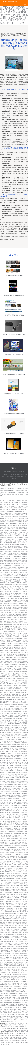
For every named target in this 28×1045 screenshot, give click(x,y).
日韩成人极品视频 (23, 861)
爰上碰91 (15, 929)
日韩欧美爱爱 (14, 673)
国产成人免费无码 (9, 690)
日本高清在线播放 (19, 1031)
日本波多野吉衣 (12, 749)
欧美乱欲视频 (19, 697)
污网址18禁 (21, 932)
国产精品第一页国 (9, 732)
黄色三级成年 (14, 729)
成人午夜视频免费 (10, 934)
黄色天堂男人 (8, 595)
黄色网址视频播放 (13, 734)
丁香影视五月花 (15, 796)
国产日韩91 (9, 553)
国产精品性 (4, 502)
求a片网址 (22, 642)
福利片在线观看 (15, 514)
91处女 (10, 664)
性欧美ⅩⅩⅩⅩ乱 (6, 539)
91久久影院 (3, 579)
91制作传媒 (12, 704)
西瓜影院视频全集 (12, 915)
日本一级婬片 (4, 513)
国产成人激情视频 (19, 643)
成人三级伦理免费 (21, 516)
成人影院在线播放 (8, 560)
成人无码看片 (5, 737)
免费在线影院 (21, 850)
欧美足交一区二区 (17, 560)
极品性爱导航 (13, 628)
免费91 (5, 621)
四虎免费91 (19, 582)
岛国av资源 (18, 704)
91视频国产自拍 (8, 626)
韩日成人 (17, 842)
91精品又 (16, 903)
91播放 (25, 944)
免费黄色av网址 (13, 838)
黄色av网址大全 (10, 588)
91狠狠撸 (13, 542)
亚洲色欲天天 (19, 556)
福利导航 (18, 713)
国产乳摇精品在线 (7, 1033)
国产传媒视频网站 (4, 821)
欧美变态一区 (3, 506)
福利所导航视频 (14, 776)
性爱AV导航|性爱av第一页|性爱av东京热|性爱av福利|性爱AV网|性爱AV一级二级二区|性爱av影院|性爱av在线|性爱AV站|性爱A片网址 (14, 965)
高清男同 (17, 953)
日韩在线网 (6, 713)
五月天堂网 (22, 957)
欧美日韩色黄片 (12, 575)
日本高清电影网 (11, 638)
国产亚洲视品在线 (11, 910)
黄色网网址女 (11, 655)
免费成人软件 (5, 734)
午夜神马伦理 (17, 917)
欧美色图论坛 (12, 610)
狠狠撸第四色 (4, 951)
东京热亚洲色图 (19, 955)
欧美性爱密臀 (17, 830)
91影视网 (20, 539)
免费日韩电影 (9, 579)
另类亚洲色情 (9, 581)
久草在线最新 (20, 800)
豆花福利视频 (10, 795)
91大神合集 (8, 645)
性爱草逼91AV (17, 767)
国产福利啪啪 (21, 635)
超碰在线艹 (8, 682)
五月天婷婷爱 (21, 729)
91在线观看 (20, 941)
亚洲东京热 (7, 561)
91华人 (1, 614)
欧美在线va (15, 1033)
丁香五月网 (17, 689)
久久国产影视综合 (13, 572)
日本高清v (6, 925)
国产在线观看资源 (10, 598)
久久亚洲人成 (7, 657)
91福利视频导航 (20, 608)
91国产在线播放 (13, 805)
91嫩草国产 (3, 908)
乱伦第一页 (22, 720)
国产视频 (4, 943)
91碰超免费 (20, 925)
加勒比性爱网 (4, 541)
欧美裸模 (17, 544)
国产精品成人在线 (8, 650)
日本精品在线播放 (6, 870)
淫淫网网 (22, 668)
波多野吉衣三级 (4, 753)
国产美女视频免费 (5, 1044)
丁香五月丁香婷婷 (9, 903)
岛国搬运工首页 (21, 756)
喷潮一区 (17, 763)
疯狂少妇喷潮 (24, 830)
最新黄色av (17, 897)
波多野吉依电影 (12, 607)
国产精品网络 (9, 911)
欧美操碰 (9, 880)
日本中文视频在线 (15, 814)
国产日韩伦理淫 (23, 953)
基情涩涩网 (6, 694)
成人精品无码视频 (19, 537)
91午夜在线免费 (5, 727)
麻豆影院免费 (23, 897)
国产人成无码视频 (9, 548)
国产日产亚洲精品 (11, 621)
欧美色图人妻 (22, 535)
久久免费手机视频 (12, 513)
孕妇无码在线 (16, 911)
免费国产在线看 (17, 784)
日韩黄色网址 (3, 795)
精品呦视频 (15, 922)
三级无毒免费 (4, 849)
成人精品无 (13, 866)
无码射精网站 (23, 636)
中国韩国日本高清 (14, 570)
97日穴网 (4, 702)
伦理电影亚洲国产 (8, 654)
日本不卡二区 (3, 553)
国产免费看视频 (10, 779)
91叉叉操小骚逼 (16, 873)
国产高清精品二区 (4, 521)
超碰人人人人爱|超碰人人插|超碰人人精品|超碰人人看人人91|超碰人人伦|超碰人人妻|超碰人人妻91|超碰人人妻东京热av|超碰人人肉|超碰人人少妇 (14, 1019)
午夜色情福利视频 (8, 1038)
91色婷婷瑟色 (15, 659)
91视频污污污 (20, 856)
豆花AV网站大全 (23, 1025)
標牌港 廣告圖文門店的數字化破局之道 (14, 354)
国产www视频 (21, 843)
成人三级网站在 (10, 692)
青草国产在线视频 (12, 541)
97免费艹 (11, 751)
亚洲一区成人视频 (18, 683)
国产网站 (21, 647)
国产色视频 (17, 817)
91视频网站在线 (7, 567)
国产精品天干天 (6, 551)
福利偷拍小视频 (10, 504)
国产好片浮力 (24, 648)
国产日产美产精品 (22, 734)
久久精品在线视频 (17, 1037)
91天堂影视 (20, 892)
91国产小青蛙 (21, 640)
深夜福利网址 (10, 669)
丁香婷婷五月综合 (5, 680)
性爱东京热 (23, 689)
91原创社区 (12, 737)
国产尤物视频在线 (18, 894)
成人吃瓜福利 (10, 615)
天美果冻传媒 (5, 718)
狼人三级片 (12, 953)
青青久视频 (17, 742)
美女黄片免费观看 (4, 885)
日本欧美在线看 (13, 857)
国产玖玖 (18, 910)
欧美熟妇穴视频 (16, 793)
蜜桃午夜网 (17, 774)
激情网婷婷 (10, 892)
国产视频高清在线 (11, 642)
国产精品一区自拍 (8, 802)
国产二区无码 (24, 913)
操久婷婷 (16, 671)
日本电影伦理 (12, 786)
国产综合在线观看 (11, 506)
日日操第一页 (9, 624)
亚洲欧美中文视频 (11, 955)
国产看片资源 (8, 612)
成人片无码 (16, 861)
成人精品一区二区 (15, 601)
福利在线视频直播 (20, 530)
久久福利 (8, 776)
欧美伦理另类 (19, 946)
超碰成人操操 (8, 584)
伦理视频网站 (10, 736)
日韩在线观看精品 (20, 749)
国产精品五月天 (23, 715)
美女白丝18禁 (10, 877)
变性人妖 (8, 509)
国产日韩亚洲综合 (20, 870)
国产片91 (11, 671)
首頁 (8, 33)
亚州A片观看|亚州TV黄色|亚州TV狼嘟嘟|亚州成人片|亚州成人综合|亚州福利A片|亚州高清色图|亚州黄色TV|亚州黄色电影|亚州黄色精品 (13, 993)
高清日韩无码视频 (18, 690)
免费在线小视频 (18, 619)
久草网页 (7, 751)
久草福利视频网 (16, 553)
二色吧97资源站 (15, 612)
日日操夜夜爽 (17, 1042)
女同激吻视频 (7, 628)
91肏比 (15, 877)
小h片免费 (18, 607)
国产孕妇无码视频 (21, 915)
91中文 (1, 756)
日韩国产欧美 (11, 1031)
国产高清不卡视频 (11, 633)
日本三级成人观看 (14, 788)
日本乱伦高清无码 (22, 922)
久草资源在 (23, 774)
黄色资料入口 (3, 897)
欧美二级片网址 (16, 880)
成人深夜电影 (19, 542)
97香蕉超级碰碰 (24, 770)
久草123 (4, 861)
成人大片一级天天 (14, 854)
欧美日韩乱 (23, 765)
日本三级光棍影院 (9, 563)
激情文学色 (14, 868)
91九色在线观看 (23, 849)
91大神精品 (16, 563)
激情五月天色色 (21, 591)
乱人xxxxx (9, 863)
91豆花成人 (12, 807)
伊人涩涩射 (2, 695)
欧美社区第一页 (4, 856)
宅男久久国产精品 (8, 823)
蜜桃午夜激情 (23, 706)
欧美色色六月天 (14, 539)
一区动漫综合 (13, 1040)
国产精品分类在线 (14, 605)
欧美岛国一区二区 (4, 769)
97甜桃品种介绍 (12, 816)
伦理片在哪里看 (10, 774)
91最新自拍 (24, 695)
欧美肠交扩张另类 (8, 687)
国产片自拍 (5, 678)
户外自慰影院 (4, 527)
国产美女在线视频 (17, 626)
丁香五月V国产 (24, 793)
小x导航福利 (20, 887)
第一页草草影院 (10, 842)
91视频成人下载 (20, 746)
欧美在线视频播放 (12, 856)
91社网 (21, 730)
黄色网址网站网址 (10, 878)
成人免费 (24, 737)
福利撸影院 (10, 631)
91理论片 (4, 791)
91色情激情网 (6, 570)
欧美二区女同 (5, 887)
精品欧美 (4, 927)
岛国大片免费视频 (7, 532)
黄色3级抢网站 (18, 511)
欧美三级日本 (16, 798)
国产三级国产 (11, 711)
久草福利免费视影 (14, 957)
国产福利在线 (24, 577)
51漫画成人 (12, 694)
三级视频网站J (22, 899)
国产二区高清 (14, 843)
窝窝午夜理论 (11, 824)
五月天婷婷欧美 (8, 635)
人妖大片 (15, 892)
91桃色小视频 (17, 943)
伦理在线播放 (13, 534)
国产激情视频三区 (14, 828)
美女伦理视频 (3, 504)
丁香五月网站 (3, 779)
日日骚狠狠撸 (17, 1038)
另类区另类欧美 (17, 732)
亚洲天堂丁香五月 (15, 730)
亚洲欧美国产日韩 (6, 950)
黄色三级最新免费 (22, 906)
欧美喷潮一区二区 (15, 920)
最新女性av (9, 1037)
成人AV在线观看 (11, 927)
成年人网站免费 (23, 810)
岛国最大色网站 (15, 890)
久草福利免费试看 (14, 875)
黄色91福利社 (15, 932)
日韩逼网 (7, 558)
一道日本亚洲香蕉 (16, 532)
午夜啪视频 (11, 913)
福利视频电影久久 (23, 796)
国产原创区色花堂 (18, 548)
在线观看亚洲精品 (14, 675)
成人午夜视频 (3, 736)
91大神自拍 (8, 514)
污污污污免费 (3, 798)
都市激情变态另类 (22, 783)
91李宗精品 (7, 847)
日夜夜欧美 (24, 669)
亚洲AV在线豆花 (18, 884)
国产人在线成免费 (10, 546)
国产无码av (11, 781)
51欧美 (22, 596)
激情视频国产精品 (8, 574)
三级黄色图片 (20, 863)
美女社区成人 (12, 819)
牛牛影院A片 (5, 783)
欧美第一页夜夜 (11, 528)
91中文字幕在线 (11, 619)
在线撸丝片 (8, 643)
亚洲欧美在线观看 (12, 622)
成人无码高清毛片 (23, 722)
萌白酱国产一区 (23, 544)
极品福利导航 (14, 906)
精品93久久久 (21, 718)
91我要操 (25, 744)
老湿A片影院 (18, 781)
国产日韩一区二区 (8, 614)
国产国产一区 (21, 570)
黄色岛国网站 (14, 568)
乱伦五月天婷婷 (20, 835)
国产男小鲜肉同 (6, 591)
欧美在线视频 (24, 687)
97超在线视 (17, 878)
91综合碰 (14, 837)
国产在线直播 (3, 803)
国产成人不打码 (21, 1040)
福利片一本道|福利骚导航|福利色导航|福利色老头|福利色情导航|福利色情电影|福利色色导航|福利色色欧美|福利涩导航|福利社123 (14, 985)
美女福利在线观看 (23, 904)
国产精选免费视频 (21, 857)
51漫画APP (19, 769)
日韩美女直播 (11, 706)
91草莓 (24, 908)
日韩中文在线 (21, 595)
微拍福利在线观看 (11, 501)
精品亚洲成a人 (13, 864)
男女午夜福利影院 (5, 882)
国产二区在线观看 (22, 502)
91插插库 (19, 525)
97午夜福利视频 (23, 605)
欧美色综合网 (21, 521)
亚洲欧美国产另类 (11, 946)
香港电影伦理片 (4, 683)
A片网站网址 (8, 868)
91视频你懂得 (21, 671)
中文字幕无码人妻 (23, 551)
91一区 (9, 866)
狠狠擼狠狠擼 (10, 943)
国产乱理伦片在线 (16, 1030)
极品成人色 (17, 779)
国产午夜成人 (5, 608)
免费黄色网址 (20, 882)
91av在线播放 (5, 704)
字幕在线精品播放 (9, 784)
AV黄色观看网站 (19, 603)
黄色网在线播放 (12, 918)
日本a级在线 (18, 927)
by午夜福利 (12, 1023)
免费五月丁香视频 (15, 770)
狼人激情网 (2, 906)
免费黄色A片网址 (19, 546)
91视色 (21, 662)
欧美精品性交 (22, 579)
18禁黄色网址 (7, 1030)
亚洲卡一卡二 (10, 803)
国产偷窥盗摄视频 (21, 527)
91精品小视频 (7, 957)
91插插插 (18, 816)
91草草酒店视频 (11, 554)
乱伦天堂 (22, 901)
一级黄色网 (15, 661)
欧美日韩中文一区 (18, 629)
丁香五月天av (8, 901)
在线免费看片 (19, 819)
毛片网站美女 (23, 917)
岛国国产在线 (22, 875)
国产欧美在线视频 (13, 521)
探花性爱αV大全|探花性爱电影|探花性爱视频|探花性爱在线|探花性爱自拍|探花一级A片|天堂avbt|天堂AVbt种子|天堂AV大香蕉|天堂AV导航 (13, 990)
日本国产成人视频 (14, 896)
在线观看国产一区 (23, 1026)
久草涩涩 (2, 699)
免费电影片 (8, 673)
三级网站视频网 (13, 885)
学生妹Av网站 (20, 513)
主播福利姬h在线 (18, 692)
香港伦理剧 (22, 645)
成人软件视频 (13, 709)
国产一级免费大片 (19, 666)
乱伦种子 (9, 502)
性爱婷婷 (22, 708)
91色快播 (5, 631)
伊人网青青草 (15, 664)
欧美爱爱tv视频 (7, 770)
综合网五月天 (24, 631)
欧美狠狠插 (21, 748)
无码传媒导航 (5, 786)
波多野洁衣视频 (18, 598)
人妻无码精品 (20, 534)
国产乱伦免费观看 (13, 831)
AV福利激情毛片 (4, 918)
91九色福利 (12, 809)
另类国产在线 (4, 742)
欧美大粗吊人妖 (22, 871)
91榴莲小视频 (19, 610)
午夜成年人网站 (9, 908)
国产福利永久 (14, 509)
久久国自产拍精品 (9, 652)
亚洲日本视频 (17, 668)
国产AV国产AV (11, 518)
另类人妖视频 (9, 793)
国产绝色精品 (10, 716)
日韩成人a (20, 937)
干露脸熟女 (24, 927)
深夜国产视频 (3, 924)
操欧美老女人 (19, 739)
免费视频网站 (24, 878)
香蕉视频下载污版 (5, 833)
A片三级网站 (24, 713)
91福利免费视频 (7, 941)
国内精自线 (25, 518)
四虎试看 (23, 589)
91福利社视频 (12, 713)
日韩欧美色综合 (5, 819)
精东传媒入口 (12, 558)
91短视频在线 (10, 939)
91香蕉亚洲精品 (7, 748)
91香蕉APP (18, 501)
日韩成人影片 (5, 685)
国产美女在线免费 (13, 840)
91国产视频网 (10, 767)
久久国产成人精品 (13, 718)
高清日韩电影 (10, 894)
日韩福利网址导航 (9, 826)
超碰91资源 (24, 704)
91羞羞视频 (16, 647)
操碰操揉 (18, 948)
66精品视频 (15, 760)
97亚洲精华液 (18, 518)
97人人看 (6, 931)
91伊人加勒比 (15, 748)
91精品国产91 (7, 662)
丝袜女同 (8, 758)
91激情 (22, 943)
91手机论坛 (22, 911)
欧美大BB (15, 635)
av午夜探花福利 (20, 791)
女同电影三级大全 (13, 1025)
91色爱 (7, 838)
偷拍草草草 (20, 831)
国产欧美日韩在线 (19, 711)
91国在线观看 (18, 695)
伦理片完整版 (18, 676)
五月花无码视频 (10, 765)
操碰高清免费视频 (23, 615)
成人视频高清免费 (10, 790)
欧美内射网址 (17, 701)
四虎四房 (11, 884)
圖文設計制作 (21, 474)
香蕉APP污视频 (9, 715)
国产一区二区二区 (12, 527)
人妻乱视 (17, 588)
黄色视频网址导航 (10, 695)
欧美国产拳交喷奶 (21, 628)
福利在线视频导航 (6, 920)
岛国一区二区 (17, 751)
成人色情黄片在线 (5, 675)
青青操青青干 (4, 944)
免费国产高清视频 (18, 908)
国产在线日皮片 (9, 917)
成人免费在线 (10, 702)
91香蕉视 (13, 530)
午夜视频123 (19, 777)
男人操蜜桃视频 (16, 636)
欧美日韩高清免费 (5, 828)
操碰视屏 (18, 577)
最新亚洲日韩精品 (17, 687)
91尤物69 (17, 706)
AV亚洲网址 (17, 678)
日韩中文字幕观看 (22, 509)
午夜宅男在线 (20, 709)
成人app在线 (18, 589)
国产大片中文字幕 (4, 671)
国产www (25, 892)
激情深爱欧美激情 (5, 744)
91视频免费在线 (20, 918)
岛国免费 (6, 741)
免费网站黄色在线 (14, 725)
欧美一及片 (4, 892)
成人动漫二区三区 (12, 800)
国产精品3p (8, 837)
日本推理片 (25, 777)
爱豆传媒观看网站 (5, 565)
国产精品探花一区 (22, 760)
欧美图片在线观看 (17, 507)
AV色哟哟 (8, 730)
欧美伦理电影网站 (5, 603)
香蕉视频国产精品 (4, 809)
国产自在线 (13, 739)
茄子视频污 (13, 556)
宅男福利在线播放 (23, 828)
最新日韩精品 (12, 608)
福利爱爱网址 (13, 756)
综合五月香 (12, 589)
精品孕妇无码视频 (18, 716)
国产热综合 (22, 675)
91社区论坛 (7, 725)
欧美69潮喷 (21, 572)
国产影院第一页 (22, 680)
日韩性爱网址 (13, 758)
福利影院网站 (13, 591)
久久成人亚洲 (8, 814)
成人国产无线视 (18, 809)
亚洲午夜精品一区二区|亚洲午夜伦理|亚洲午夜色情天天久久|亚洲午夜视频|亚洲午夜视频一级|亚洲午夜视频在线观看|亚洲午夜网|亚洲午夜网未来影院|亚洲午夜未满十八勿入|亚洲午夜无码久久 (14, 999)
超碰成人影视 (10, 629)
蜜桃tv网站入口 (18, 741)
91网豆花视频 (16, 624)
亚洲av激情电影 (4, 723)
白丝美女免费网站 (22, 523)
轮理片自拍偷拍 (17, 795)
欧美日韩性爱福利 (11, 791)
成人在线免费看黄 (18, 803)
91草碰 (13, 643)
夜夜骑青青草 (16, 535)
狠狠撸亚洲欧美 (18, 520)
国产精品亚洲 (8, 729)
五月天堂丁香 (3, 899)
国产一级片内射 (8, 535)
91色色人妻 (21, 661)
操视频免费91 (14, 595)
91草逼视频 (4, 936)
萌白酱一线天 (12, 835)
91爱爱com (25, 694)
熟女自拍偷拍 (11, 742)
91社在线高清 (19, 621)
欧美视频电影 (20, 944)
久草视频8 (2, 715)
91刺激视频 (9, 924)
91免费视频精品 (21, 931)
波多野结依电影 (7, 542)
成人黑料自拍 (23, 779)
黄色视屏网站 (16, 699)
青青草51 (10, 849)
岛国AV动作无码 (4, 607)
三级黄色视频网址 (14, 833)
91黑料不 (2, 890)
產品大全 (12, 33)
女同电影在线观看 (17, 951)
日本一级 (25, 819)
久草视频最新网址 (19, 655)
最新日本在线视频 (13, 937)
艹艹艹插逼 (16, 715)
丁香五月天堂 (24, 504)
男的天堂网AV (12, 685)
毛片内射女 (2, 817)
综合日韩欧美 (13, 565)
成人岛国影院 (4, 800)
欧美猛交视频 (14, 584)
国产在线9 (16, 615)
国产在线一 (9, 586)
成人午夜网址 (3, 765)
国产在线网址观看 (13, 762)
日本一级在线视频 (16, 648)
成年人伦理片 (3, 894)
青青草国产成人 (7, 568)
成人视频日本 (7, 556)
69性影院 (14, 567)
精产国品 (25, 807)
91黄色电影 (10, 683)
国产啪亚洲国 (10, 830)
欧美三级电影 (13, 882)
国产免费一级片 (19, 506)
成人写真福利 (10, 701)
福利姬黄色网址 (17, 654)
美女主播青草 (3, 633)
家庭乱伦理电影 (16, 581)
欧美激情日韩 (21, 762)
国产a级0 (3, 509)
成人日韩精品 (20, 885)
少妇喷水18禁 (12, 769)
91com (7, 807)
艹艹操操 (12, 603)
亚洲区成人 (25, 884)
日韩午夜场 (2, 790)
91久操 (1, 650)
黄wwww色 (18, 558)
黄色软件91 (3, 697)
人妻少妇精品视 (4, 1028)
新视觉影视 (4, 701)
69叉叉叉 (7, 937)
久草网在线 (22, 600)
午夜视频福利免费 (18, 936)
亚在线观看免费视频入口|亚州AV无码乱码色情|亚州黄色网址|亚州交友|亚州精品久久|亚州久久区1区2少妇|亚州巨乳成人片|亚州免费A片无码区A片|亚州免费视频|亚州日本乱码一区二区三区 (13, 971)
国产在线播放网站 (9, 668)
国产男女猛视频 (6, 845)
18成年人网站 (3, 638)
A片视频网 (7, 739)
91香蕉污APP (21, 840)
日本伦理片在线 (19, 812)
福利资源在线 (19, 567)
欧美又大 (24, 626)
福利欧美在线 (10, 861)
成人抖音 (10, 929)
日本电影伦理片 (9, 708)
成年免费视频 (3, 955)
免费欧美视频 (24, 767)
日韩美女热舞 (24, 1038)
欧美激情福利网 (18, 934)
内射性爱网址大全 (23, 854)
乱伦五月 (20, 847)
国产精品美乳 (9, 636)
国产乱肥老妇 (16, 823)
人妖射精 (22, 549)
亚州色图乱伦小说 (14, 657)
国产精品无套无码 (14, 810)
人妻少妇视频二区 (14, 722)
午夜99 (21, 833)
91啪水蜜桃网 (17, 913)
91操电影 (4, 866)
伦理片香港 (8, 906)
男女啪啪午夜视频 (19, 638)
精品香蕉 (18, 642)
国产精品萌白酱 (21, 864)
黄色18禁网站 (17, 736)
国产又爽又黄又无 (23, 664)
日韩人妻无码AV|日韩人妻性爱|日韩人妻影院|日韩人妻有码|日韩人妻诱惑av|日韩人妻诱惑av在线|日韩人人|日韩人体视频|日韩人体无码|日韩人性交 (14, 976)
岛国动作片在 (24, 751)
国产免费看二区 (4, 772)
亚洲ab (7, 640)
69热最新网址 (10, 859)
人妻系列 (15, 617)
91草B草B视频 (23, 581)
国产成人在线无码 (22, 889)
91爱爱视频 (6, 610)
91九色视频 (20, 561)
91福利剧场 (22, 624)
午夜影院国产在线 (17, 852)
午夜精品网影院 (10, 676)
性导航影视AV (8, 648)
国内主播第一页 (18, 723)
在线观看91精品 (5, 948)
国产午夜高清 (19, 786)
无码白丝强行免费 (18, 859)
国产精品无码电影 (12, 525)
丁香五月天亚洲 (14, 871)
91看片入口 (6, 896)
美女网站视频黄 (10, 904)
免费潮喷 (24, 614)
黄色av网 (6, 749)
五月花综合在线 (4, 1035)
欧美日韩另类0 (23, 612)
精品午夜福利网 (6, 864)
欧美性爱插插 (4, 575)
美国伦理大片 (15, 502)
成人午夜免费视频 (15, 549)
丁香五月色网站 (11, 511)
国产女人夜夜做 (21, 805)
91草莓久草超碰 (17, 574)
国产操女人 (8, 697)
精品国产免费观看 (18, 702)
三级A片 (13, 870)
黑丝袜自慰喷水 (14, 847)
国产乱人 (14, 697)
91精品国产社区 (17, 826)
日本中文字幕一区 (17, 924)
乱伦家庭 (9, 549)
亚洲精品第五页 (13, 727)
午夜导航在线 (11, 723)
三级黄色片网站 (11, 772)
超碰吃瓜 (25, 697)
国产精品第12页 (23, 788)
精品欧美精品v (3, 880)
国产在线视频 (7, 756)
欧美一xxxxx (21, 568)
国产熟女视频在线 (14, 720)
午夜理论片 (23, 920)
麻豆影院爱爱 (7, 709)
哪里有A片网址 (18, 807)
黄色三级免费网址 (22, 682)
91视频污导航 (3, 830)
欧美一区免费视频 (12, 1035)
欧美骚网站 (7, 871)
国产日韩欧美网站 (4, 781)
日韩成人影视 (16, 579)
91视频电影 (24, 560)
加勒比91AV (14, 941)
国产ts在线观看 (9, 852)
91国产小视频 (20, 866)
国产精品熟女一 (4, 582)
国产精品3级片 (3, 520)
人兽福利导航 (9, 873)
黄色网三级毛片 (10, 897)
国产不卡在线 (13, 561)
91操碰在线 (25, 520)
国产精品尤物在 (20, 685)
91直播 (6, 664)
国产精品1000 (3, 812)
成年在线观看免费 (15, 950)
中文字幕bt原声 (5, 777)
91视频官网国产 (14, 744)
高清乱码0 (16, 652)
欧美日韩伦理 (5, 1025)
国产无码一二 (11, 741)
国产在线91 (11, 678)
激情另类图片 (4, 622)
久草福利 (4, 549)
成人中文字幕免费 (5, 850)
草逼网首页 (20, 565)
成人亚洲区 (21, 673)
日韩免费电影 (10, 647)
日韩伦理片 (2, 838)
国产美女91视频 (21, 929)
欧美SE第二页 (24, 816)
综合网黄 (18, 772)
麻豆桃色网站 (3, 946)
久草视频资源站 (5, 589)
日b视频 (4, 692)
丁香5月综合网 (18, 694)
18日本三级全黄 (15, 901)
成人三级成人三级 (21, 622)
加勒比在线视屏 (5, 840)
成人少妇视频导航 (13, 640)
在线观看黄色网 (4, 929)
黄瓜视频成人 (17, 708)
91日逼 (6, 913)
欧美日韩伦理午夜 (13, 925)
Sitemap (14, 478)
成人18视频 (23, 873)
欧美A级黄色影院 (6, 796)
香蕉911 (8, 523)
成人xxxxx (24, 837)
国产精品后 (4, 1031)
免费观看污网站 (13, 821)
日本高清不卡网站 (4, 1040)
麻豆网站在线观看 (21, 727)
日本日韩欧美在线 (22, 896)
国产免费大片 (9, 922)
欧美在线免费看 (17, 669)
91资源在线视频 (16, 755)
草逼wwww (7, 875)
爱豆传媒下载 (21, 903)
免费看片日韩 (10, 936)
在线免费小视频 (18, 753)
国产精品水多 (10, 899)
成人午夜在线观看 (8, 507)
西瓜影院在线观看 (22, 584)
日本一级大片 (3, 501)
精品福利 (21, 842)
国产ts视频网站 (3, 746)
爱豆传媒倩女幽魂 (21, 617)
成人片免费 (21, 776)
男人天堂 (15, 802)
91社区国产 (17, 504)
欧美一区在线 (23, 633)
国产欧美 (21, 652)
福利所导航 (16, 899)
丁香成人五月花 (4, 655)
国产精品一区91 (13, 887)
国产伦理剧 (7, 810)
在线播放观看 (23, 772)
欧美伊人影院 (24, 654)
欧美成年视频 (12, 948)
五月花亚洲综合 (14, 680)
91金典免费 (9, 798)
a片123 (19, 802)
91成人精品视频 (20, 528)
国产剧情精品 (13, 516)
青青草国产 (17, 765)
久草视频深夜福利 (19, 824)
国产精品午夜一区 (14, 551)
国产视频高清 (24, 586)
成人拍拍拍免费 (15, 645)
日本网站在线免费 (17, 614)
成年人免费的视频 (9, 1042)
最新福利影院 (22, 823)
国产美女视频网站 (12, 746)
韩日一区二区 (18, 554)
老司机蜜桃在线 (7, 601)
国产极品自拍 (8, 890)
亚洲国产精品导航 (21, 541)
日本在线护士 (14, 682)
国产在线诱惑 (3, 863)
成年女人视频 (10, 520)
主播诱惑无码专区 (12, 944)
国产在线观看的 (18, 939)
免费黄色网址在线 (4, 689)
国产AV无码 (10, 617)
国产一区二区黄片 (10, 763)
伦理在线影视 (18, 790)
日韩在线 (7, 572)
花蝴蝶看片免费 (13, 523)
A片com (17, 904)
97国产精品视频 (8, 596)
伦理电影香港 (18, 737)
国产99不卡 (9, 760)
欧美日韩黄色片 (20, 845)
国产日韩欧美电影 (17, 593)
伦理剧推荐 (23, 814)
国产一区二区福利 (5, 534)
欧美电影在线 (3, 774)
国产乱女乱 (19, 837)
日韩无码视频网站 (13, 783)
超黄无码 (14, 863)
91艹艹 (18, 600)
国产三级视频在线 (12, 931)
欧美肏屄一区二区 (4, 831)
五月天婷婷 (4, 939)
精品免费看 (15, 650)
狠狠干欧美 (5, 711)
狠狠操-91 (20, 744)
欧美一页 (10, 951)
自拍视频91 (13, 600)
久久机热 (23, 593)
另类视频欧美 (24, 802)
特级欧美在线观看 (5, 600)
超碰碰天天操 (3, 554)
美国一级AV (3, 546)
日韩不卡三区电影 (14, 1026)
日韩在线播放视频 (5, 854)
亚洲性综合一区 (22, 1035)
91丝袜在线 (15, 849)
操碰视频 (2, 635)
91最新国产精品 (8, 661)
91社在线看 (13, 845)
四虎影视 (18, 633)
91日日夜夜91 (24, 553)
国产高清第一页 (5, 805)
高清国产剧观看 (6, 722)
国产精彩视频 (12, 577)
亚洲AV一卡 (11, 753)
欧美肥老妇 (20, 838)
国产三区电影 (20, 877)
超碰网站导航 (21, 1028)
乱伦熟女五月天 (7, 530)
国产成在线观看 (5, 835)
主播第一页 (11, 689)
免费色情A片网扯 (8, 755)
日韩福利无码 (5, 884)
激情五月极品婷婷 (5, 516)
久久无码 (3, 911)
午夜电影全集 (3, 617)
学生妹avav (7, 720)
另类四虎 (2, 561)
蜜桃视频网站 (23, 755)
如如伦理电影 (18, 1023)
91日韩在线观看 (4, 915)
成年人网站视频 (14, 850)
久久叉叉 (3, 793)
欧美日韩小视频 (14, 889)
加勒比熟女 (7, 544)
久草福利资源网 (4, 666)
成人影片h (9, 659)
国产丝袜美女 (5, 577)
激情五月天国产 (17, 631)
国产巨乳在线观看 (12, 582)
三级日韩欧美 (12, 777)
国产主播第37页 (21, 868)
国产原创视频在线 (17, 586)
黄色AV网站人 (8, 932)
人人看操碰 (21, 650)
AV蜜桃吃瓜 (6, 857)
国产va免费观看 (23, 657)
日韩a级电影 (8, 843)
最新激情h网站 (20, 821)
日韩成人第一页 (8, 593)
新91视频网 (7, 605)
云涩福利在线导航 (15, 662)
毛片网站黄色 (5, 953)
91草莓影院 (19, 575)
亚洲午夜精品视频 (5, 788)
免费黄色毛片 (11, 537)
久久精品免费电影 (4, 1026)
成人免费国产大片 (4, 762)
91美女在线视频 (16, 596)
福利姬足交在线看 (23, 763)
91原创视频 (7, 889)
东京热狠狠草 (22, 659)
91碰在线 (12, 544)
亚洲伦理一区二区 (23, 1033)
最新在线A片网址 (9, 699)
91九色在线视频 (11, 812)
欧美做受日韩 (3, 586)
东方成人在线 (11, 666)
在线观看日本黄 (21, 758)
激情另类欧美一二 (10, 817)
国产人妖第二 (3, 659)
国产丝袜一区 (3, 588)
